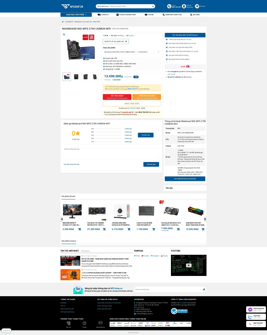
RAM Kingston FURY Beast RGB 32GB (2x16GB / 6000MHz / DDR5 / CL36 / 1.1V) (195, 224)
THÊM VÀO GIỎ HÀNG (146, 97)
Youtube (146, 256)
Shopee (165, 256)
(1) (9, 330)
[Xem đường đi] (139, 307)
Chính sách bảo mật (67, 309)
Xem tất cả (85, 251)
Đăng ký (189, 5)
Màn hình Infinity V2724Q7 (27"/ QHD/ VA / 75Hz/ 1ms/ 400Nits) (71, 224)
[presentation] (61, 219)
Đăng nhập (190, 7)
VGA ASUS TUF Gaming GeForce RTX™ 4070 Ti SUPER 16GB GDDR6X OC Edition (96, 224)
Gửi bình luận (151, 164)
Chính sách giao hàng (104, 306)
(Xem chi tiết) (187, 39)
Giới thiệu (63, 303)
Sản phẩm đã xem (68, 196)
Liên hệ (62, 306)
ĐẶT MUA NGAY (117, 97)
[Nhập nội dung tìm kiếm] (153, 6)
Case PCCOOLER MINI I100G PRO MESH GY (144, 224)
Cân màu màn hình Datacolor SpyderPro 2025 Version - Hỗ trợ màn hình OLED (121, 224)
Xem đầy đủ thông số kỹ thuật (185, 179)
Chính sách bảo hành (104, 309)
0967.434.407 (131, 108)
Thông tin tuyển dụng (67, 312)
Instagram (155, 256)
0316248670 (183, 303)
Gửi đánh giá (146, 135)
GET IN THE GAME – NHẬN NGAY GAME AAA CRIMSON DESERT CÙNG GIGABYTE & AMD (105, 260)
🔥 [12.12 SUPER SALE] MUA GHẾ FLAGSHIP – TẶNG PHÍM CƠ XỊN (103, 273)
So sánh (130, 35)
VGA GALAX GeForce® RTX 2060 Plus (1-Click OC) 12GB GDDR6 (171, 224)
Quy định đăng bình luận (71, 164)
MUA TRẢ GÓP (132, 103)
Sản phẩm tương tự (69, 241)
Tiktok (137, 256)
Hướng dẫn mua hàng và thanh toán (109, 303)
